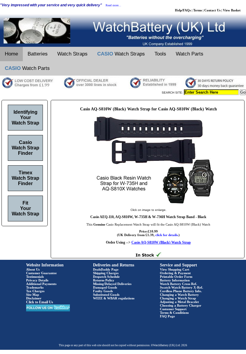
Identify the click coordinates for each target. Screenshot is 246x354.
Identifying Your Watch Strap (25, 117)
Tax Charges (35, 291)
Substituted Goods (106, 294)
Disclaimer (33, 298)
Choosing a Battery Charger (180, 305)
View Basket (232, 10)
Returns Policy (103, 280)
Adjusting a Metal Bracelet (179, 302)
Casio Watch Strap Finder (25, 148)
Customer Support (173, 309)
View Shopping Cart (174, 269)
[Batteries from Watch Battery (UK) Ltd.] (123, 45)
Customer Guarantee (41, 273)
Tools (160, 54)
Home (11, 54)
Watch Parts (189, 54)
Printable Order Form (176, 276)
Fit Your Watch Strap (25, 208)
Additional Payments (41, 284)
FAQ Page (167, 316)
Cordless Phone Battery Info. (181, 291)
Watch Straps (72, 54)
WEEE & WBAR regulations (113, 298)
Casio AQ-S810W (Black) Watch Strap (161, 242)
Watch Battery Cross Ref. (178, 284)
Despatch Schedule (106, 276)
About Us (33, 269)
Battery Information (175, 280)
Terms (197, 10)
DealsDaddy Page (105, 269)
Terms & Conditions (174, 312)
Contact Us (212, 10)
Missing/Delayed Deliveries (112, 284)
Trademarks (35, 287)
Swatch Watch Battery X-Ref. (181, 287)
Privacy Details (37, 280)
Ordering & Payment (175, 273)
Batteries (38, 54)
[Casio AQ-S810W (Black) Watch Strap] (148, 204)
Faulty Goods (103, 291)
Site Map (32, 294)
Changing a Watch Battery (179, 294)
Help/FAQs (183, 10)
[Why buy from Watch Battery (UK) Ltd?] (123, 88)
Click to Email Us (39, 302)
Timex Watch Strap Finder (25, 178)
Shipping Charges (105, 273)
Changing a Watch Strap (178, 298)
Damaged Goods (105, 287)
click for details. (166, 235)
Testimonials (35, 276)
